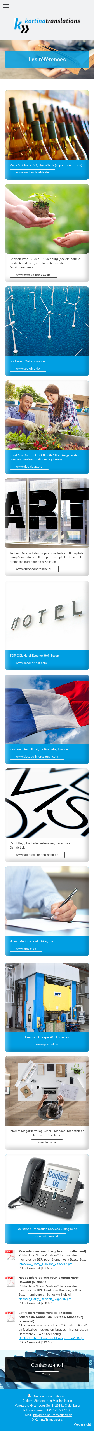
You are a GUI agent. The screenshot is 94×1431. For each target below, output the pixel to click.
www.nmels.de (26, 948)
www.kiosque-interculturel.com (37, 756)
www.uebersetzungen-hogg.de (37, 854)
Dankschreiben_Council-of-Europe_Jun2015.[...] (52, 1338)
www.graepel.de (47, 1044)
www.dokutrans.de (47, 1236)
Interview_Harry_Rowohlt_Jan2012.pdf (45, 1264)
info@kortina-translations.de (52, 1415)
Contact (47, 1374)
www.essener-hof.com (31, 663)
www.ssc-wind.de (28, 368)
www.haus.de (47, 1142)
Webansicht (82, 1424)
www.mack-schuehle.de (32, 172)
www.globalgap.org (29, 466)
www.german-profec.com (33, 274)
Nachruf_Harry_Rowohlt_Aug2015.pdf (45, 1299)
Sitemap (60, 1396)
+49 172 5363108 (59, 1410)
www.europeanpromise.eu (34, 569)
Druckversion (42, 1396)
